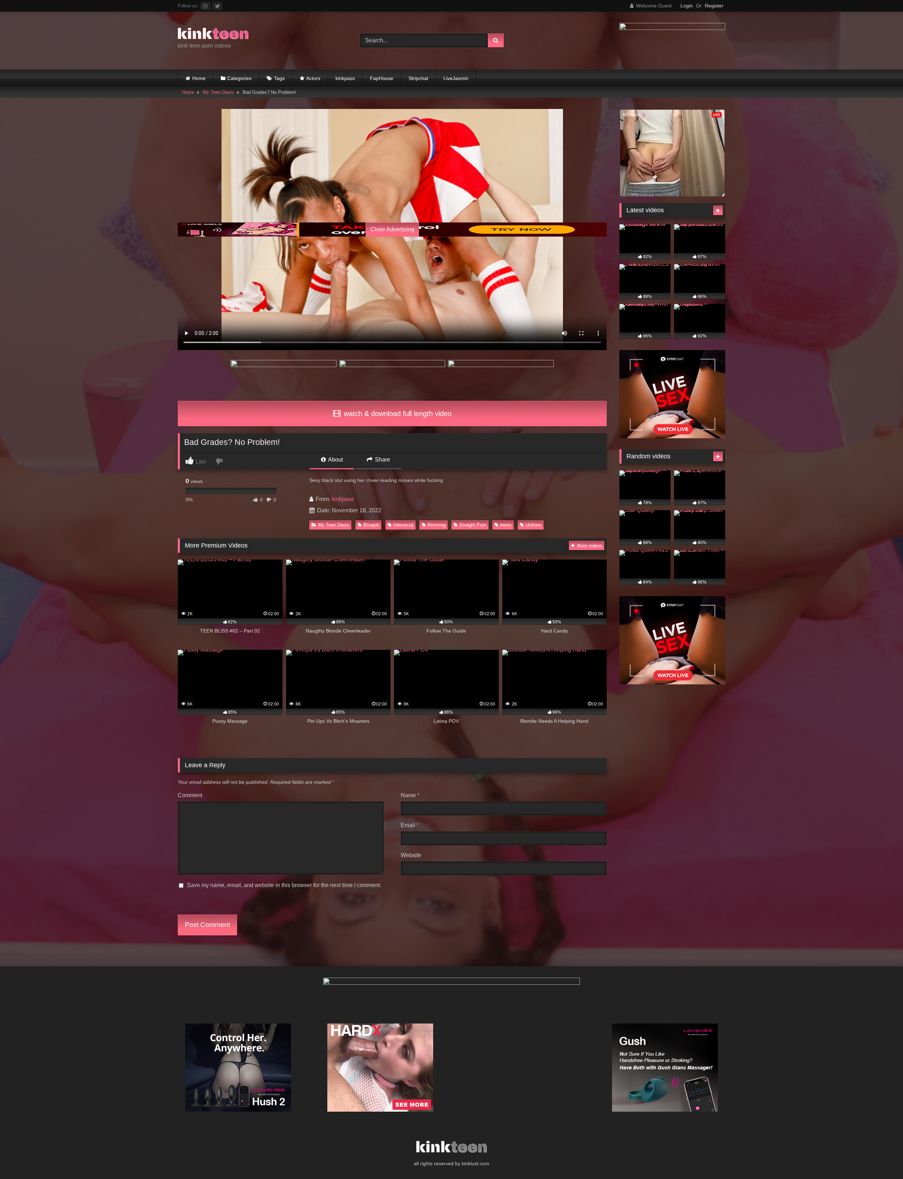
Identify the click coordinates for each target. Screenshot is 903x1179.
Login (686, 5)
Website (411, 855)
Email (410, 825)
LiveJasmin (455, 78)
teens (505, 524)
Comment (190, 795)
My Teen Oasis (218, 92)
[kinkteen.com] (213, 35)
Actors (313, 78)
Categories (239, 78)
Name (410, 795)
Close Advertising (392, 229)
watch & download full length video (397, 413)
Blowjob (371, 524)
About (335, 460)
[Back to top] (881, 1158)
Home (199, 78)
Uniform (533, 524)
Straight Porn (472, 524)
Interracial (403, 524)
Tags (279, 78)
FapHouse (381, 78)
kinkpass (345, 78)
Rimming (437, 524)
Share (382, 460)
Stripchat (418, 78)
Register (714, 5)
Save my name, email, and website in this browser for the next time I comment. (284, 885)
